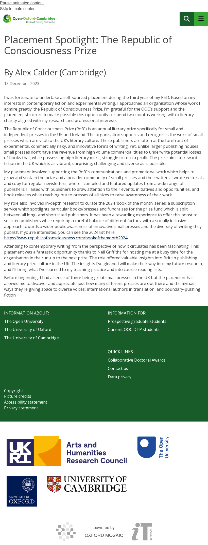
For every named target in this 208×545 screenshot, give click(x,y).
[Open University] (153, 451)
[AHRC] (67, 451)
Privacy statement (21, 408)
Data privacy (119, 377)
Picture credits (17, 396)
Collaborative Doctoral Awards (137, 360)
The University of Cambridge (31, 338)
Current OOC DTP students (134, 329)
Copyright (13, 390)
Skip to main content (18, 8)
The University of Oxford (27, 329)
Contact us (118, 368)
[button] (187, 19)
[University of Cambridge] (87, 484)
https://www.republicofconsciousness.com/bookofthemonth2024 (65, 238)
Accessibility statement (25, 402)
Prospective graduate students (137, 321)
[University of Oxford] (22, 491)
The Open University (23, 321)
